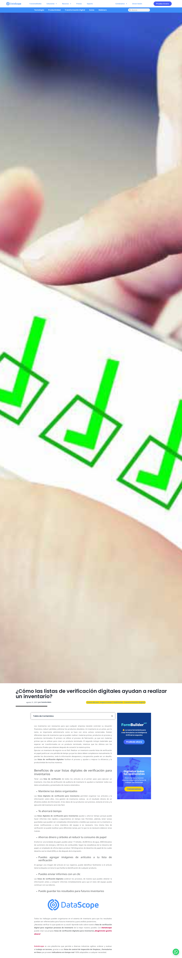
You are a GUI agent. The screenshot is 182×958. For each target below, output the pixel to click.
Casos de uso (93, 702)
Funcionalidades (35, 4)
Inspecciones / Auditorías (111, 702)
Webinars (102, 10)
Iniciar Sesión (137, 4)
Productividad (54, 10)
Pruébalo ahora (134, 741)
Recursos (65, 4)
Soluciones (50, 4)
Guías (91, 10)
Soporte (90, 4)
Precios (79, 4)
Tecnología (39, 10)
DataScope (39, 946)
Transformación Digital (75, 10)
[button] (112, 716)
